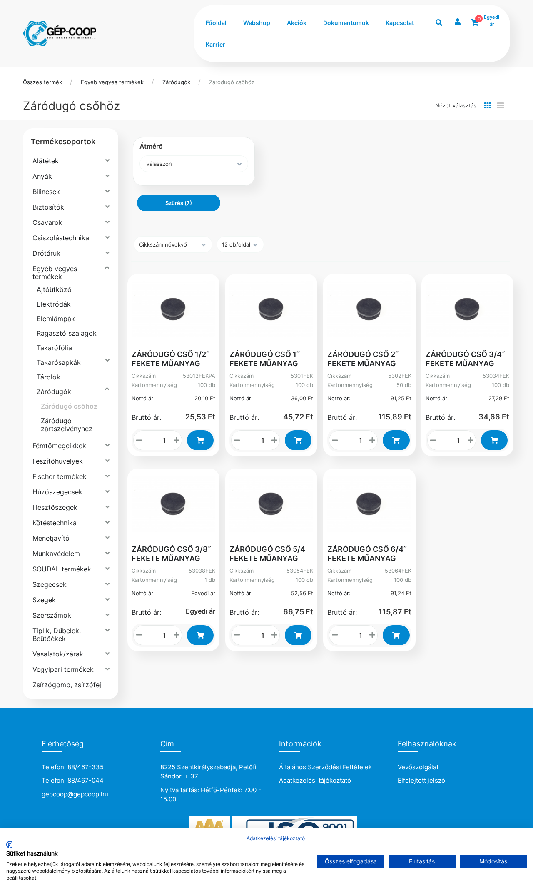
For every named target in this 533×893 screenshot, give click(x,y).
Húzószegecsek (57, 492)
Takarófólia (54, 348)
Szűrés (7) (178, 203)
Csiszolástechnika (60, 238)
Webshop (256, 22)
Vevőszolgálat (418, 767)
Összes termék (42, 82)
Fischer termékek (59, 476)
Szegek (44, 600)
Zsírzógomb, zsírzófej (66, 685)
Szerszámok (51, 615)
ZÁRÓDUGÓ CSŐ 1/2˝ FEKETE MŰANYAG (170, 359)
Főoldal (216, 22)
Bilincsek (46, 191)
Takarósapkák (59, 362)
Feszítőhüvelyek (57, 461)
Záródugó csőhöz (231, 82)
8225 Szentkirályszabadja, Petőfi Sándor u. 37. (208, 772)
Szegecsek (49, 584)
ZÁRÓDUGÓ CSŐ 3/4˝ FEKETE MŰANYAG (465, 359)
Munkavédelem (56, 553)
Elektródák (54, 304)
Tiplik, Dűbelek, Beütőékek (56, 634)
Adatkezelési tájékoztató (315, 780)
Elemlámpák (56, 318)
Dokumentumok (346, 22)
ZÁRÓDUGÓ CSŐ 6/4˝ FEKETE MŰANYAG (367, 554)
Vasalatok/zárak (57, 654)
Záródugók (176, 82)
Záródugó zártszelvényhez (66, 425)
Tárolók (48, 377)
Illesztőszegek (54, 507)
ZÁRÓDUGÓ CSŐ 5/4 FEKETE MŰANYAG (267, 554)
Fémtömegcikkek (59, 446)
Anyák (42, 176)
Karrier (215, 44)
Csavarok (47, 222)
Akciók (296, 22)
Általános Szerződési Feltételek (325, 767)
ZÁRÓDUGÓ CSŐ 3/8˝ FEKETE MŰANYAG (171, 554)
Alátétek (45, 161)
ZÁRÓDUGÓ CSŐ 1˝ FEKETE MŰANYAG (264, 359)
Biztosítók (48, 207)
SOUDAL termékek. (62, 569)
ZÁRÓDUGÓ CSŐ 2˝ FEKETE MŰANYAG (363, 359)
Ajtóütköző (54, 289)
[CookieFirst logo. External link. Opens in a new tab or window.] (9, 844)
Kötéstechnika (54, 523)
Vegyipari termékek (63, 669)
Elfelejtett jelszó (421, 780)
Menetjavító (51, 538)
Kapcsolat (400, 22)
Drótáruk (46, 253)
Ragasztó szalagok (67, 333)
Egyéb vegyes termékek (112, 82)
